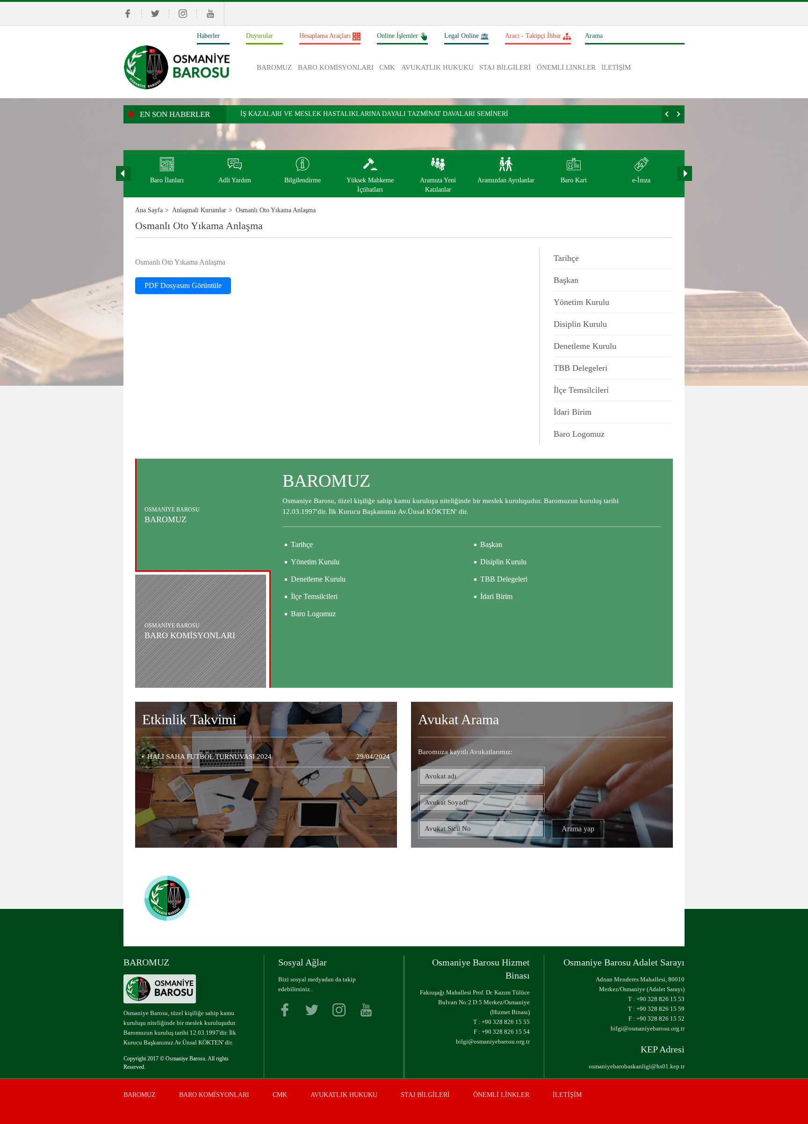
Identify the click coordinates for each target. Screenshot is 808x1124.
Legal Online (461, 35)
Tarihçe (566, 258)
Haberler (208, 35)
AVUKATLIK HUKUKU (437, 67)
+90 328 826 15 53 (660, 998)
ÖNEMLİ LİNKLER (566, 67)
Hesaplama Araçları (325, 35)
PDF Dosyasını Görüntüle (183, 285)
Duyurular (259, 35)
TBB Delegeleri (580, 368)
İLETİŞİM (616, 67)
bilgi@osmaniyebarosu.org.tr (493, 1041)
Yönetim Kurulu (581, 302)
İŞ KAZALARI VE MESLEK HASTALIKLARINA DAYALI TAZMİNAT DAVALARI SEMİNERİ (374, 113)
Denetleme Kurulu (585, 346)
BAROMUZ (274, 67)
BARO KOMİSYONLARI (336, 67)
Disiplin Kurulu (580, 324)
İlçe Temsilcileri (581, 390)
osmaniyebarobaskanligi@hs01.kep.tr (637, 1066)
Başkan (566, 280)
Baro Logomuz (579, 434)
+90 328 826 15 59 (660, 1008)
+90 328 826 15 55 (506, 1021)
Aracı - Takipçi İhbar (533, 35)
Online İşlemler (397, 35)
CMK (387, 67)
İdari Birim (573, 412)
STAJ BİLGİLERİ (505, 67)
